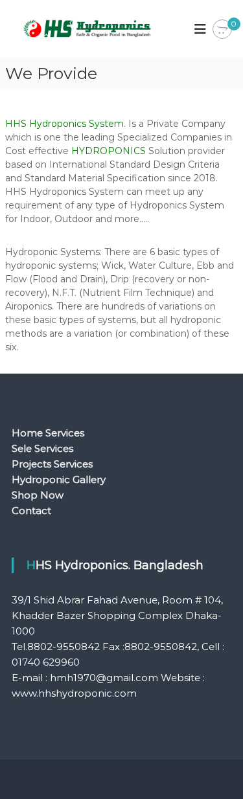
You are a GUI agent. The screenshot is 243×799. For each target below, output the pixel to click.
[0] (222, 30)
